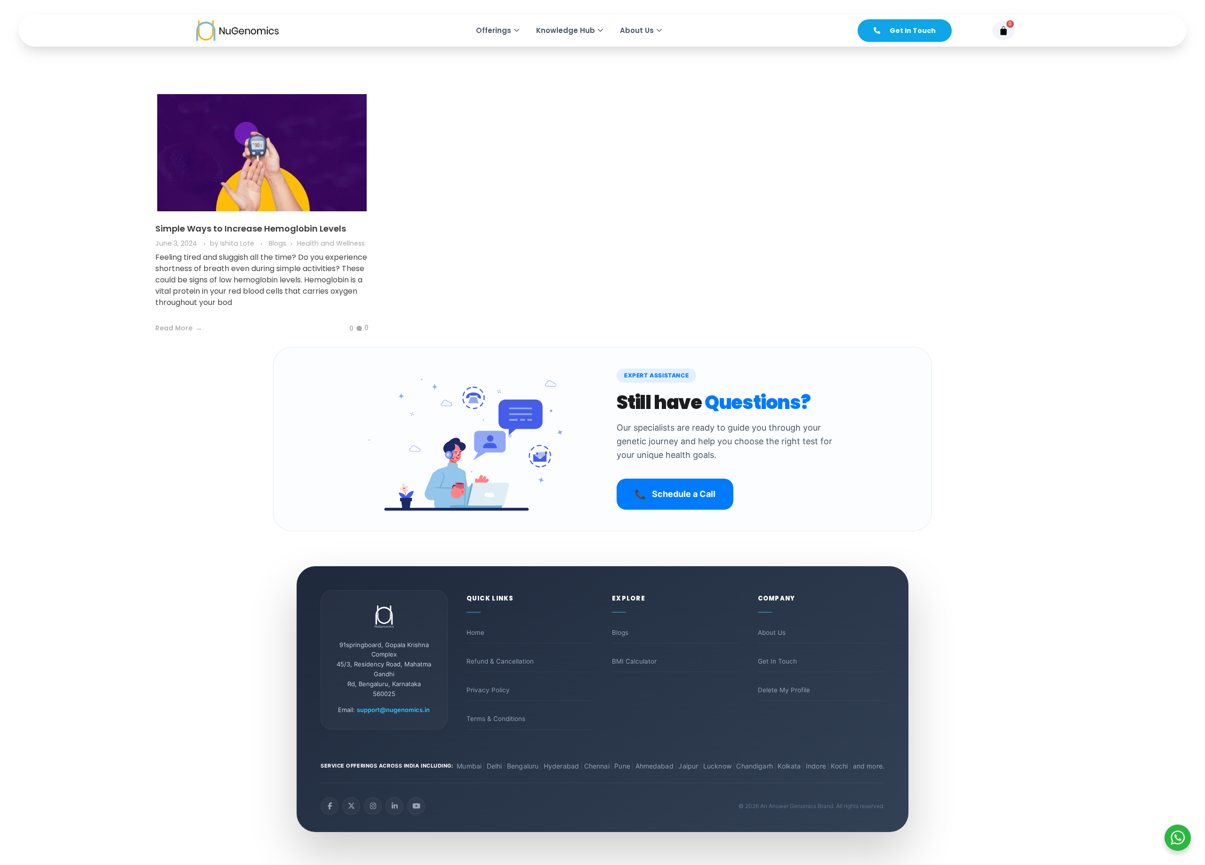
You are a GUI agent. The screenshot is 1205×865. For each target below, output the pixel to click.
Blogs (277, 243)
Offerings (493, 30)
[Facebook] (329, 806)
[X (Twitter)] (351, 806)
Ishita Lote (238, 243)
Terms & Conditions (495, 718)
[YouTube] (416, 806)
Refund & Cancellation (500, 661)
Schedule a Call (675, 494)
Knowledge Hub (565, 30)
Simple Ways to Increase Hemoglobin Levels (250, 228)
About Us (637, 30)
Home (475, 632)
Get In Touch (777, 661)
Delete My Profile (784, 690)
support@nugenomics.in (393, 709)
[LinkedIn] (394, 806)
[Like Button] (344, 328)
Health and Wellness (331, 243)
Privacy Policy (488, 690)
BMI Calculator (634, 661)
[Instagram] (373, 806)
